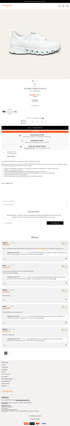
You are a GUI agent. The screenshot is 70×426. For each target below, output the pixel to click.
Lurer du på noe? (8, 204)
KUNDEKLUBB (5, 367)
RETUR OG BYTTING (6, 374)
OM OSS (3, 372)
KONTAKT (4, 365)
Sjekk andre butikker (11, 156)
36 (23, 121)
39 (36, 121)
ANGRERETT (4, 386)
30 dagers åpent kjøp (29, 148)
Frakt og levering (8, 201)
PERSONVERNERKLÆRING (7, 379)
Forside (34, 83)
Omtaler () (35, 96)
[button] (35, 106)
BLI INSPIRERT (5, 369)
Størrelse (34, 118)
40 (41, 121)
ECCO (35, 86)
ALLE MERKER (5, 376)
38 (32, 121)
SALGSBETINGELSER (6, 381)
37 (27, 121)
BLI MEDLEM (55, 223)
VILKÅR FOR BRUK (5, 383)
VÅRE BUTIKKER (5, 362)
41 (46, 121)
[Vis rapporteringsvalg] (66, 259)
